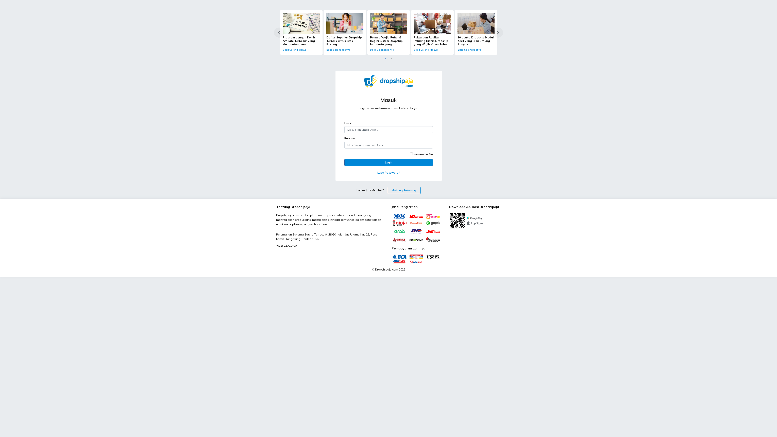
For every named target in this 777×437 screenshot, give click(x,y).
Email (347, 123)
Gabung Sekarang (404, 190)
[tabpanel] (301, 32)
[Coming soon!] (475, 223)
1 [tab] (385, 59)
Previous (279, 33)
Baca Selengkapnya (295, 49)
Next (498, 33)
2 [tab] (392, 59)
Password (350, 138)
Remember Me (423, 154)
